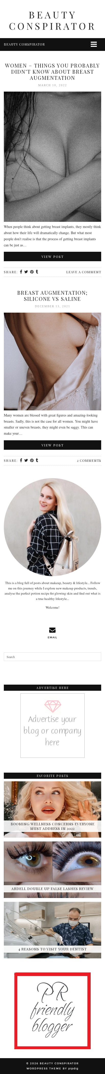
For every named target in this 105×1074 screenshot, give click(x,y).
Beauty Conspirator (52, 20)
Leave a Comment (83, 272)
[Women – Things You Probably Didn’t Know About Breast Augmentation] (52, 158)
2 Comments (89, 460)
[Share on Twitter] (26, 272)
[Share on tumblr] (37, 272)
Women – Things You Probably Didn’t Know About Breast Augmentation (52, 71)
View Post (53, 256)
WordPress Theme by (52, 1068)
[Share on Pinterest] (32, 272)
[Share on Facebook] (21, 272)
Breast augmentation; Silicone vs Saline (52, 295)
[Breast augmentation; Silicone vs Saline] (52, 362)
